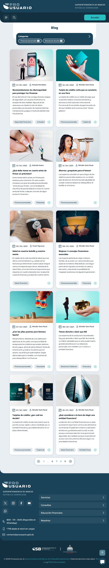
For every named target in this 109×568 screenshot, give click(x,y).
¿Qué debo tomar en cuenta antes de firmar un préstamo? (29, 172)
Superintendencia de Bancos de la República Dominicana (47, 559)
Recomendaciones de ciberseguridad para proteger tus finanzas (29, 91)
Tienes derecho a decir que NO (73, 331)
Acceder (94, 18)
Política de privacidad (56, 562)
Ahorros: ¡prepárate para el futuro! (75, 170)
